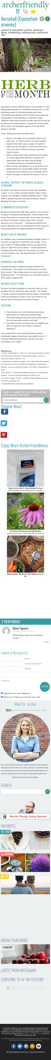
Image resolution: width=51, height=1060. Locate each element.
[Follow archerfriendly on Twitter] (19, 1046)
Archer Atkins (26, 1059)
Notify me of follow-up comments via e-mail (21, 697)
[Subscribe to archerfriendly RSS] (32, 1046)
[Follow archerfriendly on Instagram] (26, 1046)
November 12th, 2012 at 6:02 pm (24, 631)
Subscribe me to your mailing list (16, 693)
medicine (25, 11)
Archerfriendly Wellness (32, 1034)
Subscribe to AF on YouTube (22, 980)
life (33, 11)
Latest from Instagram (18, 971)
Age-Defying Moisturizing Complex (23, 299)
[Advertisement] (25, 597)
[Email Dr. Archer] (38, 1046)
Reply (46, 642)
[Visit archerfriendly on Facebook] (13, 1046)
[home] (25, 5)
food (17, 11)
